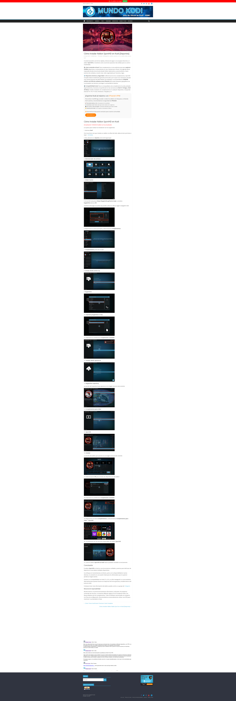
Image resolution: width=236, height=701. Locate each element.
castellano (111, 56)
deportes (115, 56)
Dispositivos (115, 21)
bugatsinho (107, 56)
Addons (97, 21)
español (122, 56)
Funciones (108, 21)
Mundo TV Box (123, 21)
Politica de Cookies (128, 697)
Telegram (127, 586)
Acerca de (122, 697)
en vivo (119, 56)
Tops (102, 21)
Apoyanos (130, 21)
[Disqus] (107, 623)
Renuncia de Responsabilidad (137, 697)
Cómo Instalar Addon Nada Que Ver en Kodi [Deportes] (115, 606)
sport (85, 57)
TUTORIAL (90, 135)
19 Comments (100, 56)
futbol (126, 56)
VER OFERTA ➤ (91, 115)
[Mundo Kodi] (84, 21)
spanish (129, 56)
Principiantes (89, 21)
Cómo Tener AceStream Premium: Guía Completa (98, 603)
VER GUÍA (125, 1)
